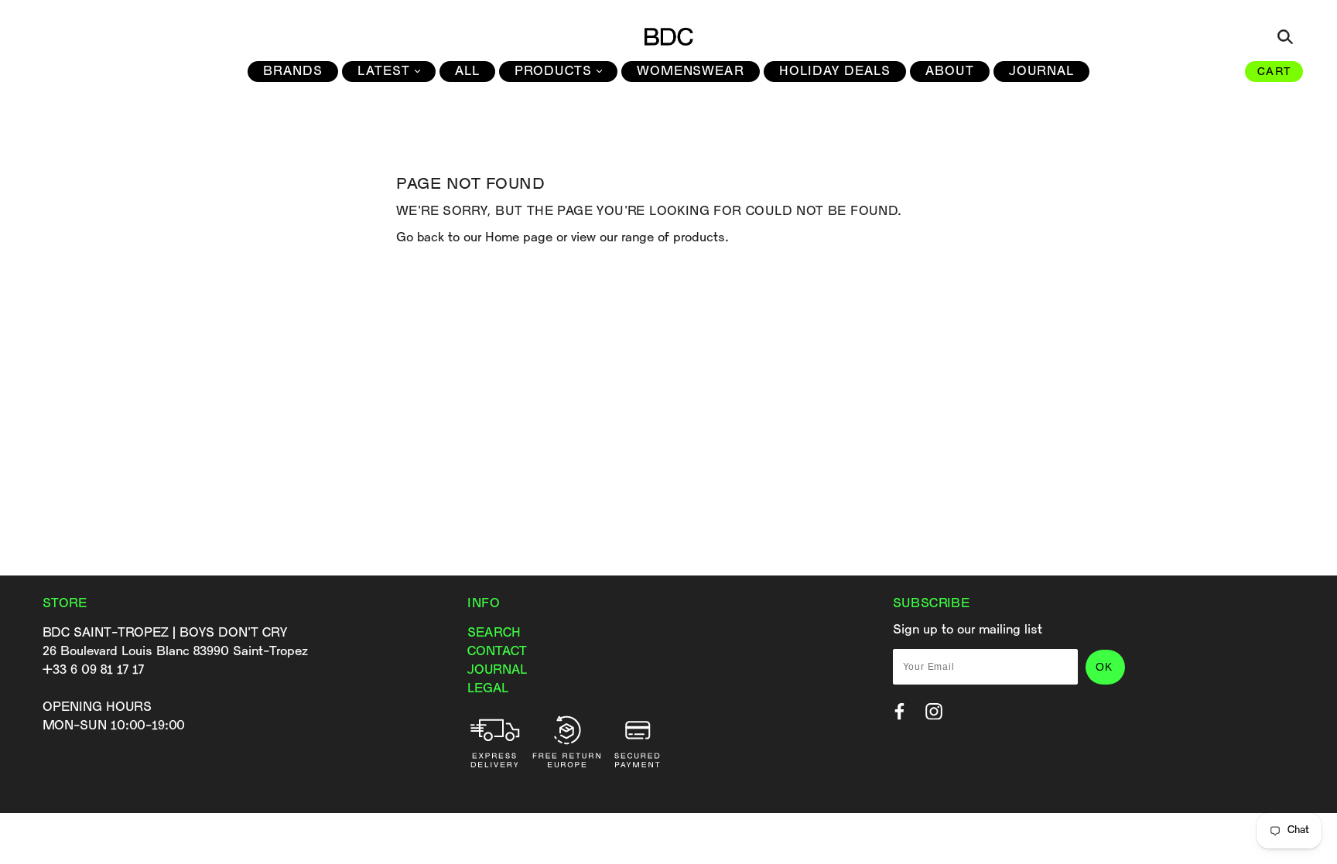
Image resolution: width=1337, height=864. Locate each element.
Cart (1274, 72)
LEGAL (487, 689)
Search (494, 633)
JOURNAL (497, 670)
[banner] (668, 36)
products (699, 238)
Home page (518, 238)
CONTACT (497, 651)
